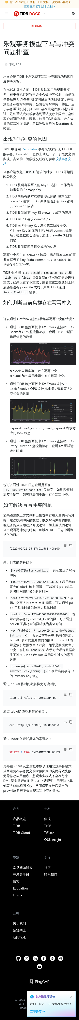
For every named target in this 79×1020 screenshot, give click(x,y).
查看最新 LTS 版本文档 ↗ (39, 6)
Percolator (29, 149)
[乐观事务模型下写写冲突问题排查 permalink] (32, 52)
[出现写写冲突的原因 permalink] (50, 139)
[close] (71, 997)
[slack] (52, 958)
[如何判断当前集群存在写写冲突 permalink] (6, 308)
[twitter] (26, 958)
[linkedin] (35, 958)
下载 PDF (15, 64)
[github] (18, 958)
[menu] (6, 14)
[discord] (61, 958)
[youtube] (39, 967)
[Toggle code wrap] (65, 545)
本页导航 (37, 26)
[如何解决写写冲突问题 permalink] (55, 505)
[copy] (71, 545)
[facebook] (44, 958)
